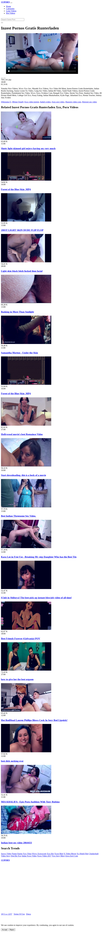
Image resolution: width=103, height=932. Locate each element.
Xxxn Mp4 (58, 854)
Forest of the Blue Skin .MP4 (16, 189)
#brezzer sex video (89, 102)
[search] (2, 22)
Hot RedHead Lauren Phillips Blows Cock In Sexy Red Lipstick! (34, 720)
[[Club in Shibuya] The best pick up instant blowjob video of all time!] (26, 588)
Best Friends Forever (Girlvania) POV (20, 638)
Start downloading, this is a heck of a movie (23, 475)
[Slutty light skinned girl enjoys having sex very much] (26, 139)
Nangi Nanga (17, 854)
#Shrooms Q (6, 102)
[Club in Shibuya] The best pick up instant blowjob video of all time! (36, 597)
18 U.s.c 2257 (6, 914)
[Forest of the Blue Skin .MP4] (26, 180)
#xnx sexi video (58, 102)
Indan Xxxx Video (29, 856)
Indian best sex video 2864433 (16, 842)
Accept (4, 930)
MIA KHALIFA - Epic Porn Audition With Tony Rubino (30, 801)
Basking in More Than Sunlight (17, 311)
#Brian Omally (18, 102)
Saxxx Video (6, 854)
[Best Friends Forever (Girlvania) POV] (26, 629)
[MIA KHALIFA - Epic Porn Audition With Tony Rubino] (26, 792)
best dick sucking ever (12, 761)
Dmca (28, 914)
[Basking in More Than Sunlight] (26, 302)
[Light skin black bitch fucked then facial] (26, 262)
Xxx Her (50, 854)
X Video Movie (70, 854)
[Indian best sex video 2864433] (26, 833)
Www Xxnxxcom (39, 854)
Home (8, 6)
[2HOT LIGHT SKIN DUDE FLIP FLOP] (26, 221)
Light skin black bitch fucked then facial (21, 271)
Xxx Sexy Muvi (58, 856)
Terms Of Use (19, 914)
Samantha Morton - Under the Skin (19, 352)
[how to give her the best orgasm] (26, 670)
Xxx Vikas (27, 854)
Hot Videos (10, 13)
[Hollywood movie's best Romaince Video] (26, 425)
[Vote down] (5, 78)
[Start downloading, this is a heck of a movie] (26, 466)
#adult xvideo (45, 102)
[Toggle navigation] (11, 2)
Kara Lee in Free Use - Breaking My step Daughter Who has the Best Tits (38, 557)
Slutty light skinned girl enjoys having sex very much (28, 148)
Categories (10, 9)
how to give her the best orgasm (17, 679)
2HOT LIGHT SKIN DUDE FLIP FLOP (22, 230)
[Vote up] (2, 78)
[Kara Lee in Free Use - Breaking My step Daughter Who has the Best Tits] (26, 547)
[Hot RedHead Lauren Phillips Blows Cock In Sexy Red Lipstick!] (26, 711)
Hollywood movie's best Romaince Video (22, 434)
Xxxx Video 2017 (44, 856)
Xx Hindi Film (82, 854)
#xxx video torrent (31, 102)
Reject (12, 930)
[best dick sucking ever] (26, 752)
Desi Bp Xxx (16, 856)
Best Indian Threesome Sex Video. (18, 516)
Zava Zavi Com (71, 856)
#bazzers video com (73, 102)
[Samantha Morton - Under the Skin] (26, 343)
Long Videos (11, 11)
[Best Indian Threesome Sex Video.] (26, 507)
